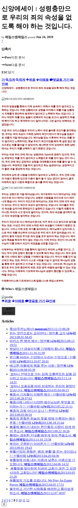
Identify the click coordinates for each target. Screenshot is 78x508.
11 (23, 500)
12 (27, 500)
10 (20, 500)
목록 (8, 311)
